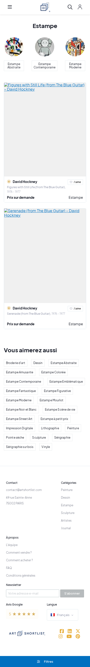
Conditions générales (20, 575)
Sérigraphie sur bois (19, 447)
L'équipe (12, 545)
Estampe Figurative (57, 391)
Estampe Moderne (18, 400)
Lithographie (50, 428)
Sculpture (39, 437)
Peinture (73, 428)
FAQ (9, 568)
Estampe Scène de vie (60, 409)
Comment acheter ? (19, 560)
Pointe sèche (15, 437)
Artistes (66, 520)
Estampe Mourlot (52, 400)
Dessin (38, 363)
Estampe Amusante (19, 372)
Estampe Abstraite (64, 363)
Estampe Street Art (19, 419)
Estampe (76, 197)
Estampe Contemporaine (23, 381)
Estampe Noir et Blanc (21, 409)
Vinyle (46, 447)
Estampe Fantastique (21, 391)
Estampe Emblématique (66, 381)
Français (63, 615)
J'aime (77, 182)
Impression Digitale (19, 428)
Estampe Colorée (53, 372)
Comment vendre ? (19, 552)
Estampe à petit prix (54, 419)
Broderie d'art (15, 363)
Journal (66, 528)
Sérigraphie (62, 437)
